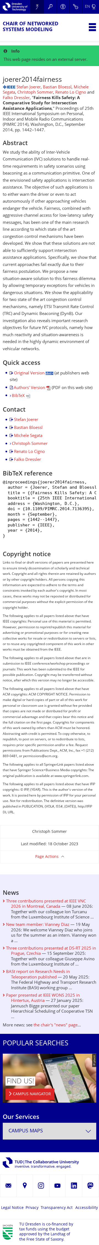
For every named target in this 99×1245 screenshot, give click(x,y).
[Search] (50, 7)
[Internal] (75, 7)
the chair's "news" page (56, 1025)
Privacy (32, 1208)
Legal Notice (12, 1208)
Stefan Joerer (28, 87)
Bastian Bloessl (57, 87)
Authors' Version (30, 388)
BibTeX (19, 396)
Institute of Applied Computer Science (37, 7)
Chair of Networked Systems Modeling (30, 27)
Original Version (30, 373)
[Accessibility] (63, 7)
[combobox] (49, 1131)
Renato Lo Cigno (70, 93)
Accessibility (86, 1208)
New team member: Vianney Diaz (37, 925)
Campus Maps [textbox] (26, 1131)
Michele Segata (28, 436)
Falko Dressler (16, 98)
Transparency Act (57, 1208)
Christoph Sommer (35, 93)
